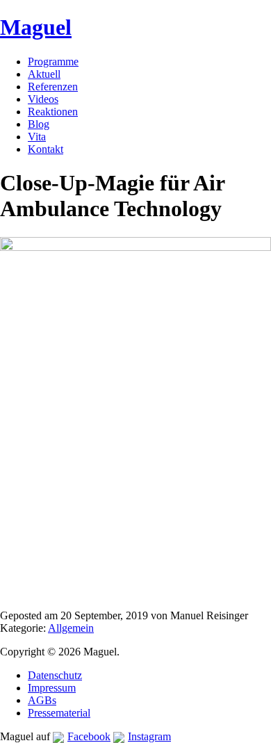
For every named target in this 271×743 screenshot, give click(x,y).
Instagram (149, 736)
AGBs (42, 700)
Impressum (52, 688)
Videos (43, 99)
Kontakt (45, 149)
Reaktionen (53, 111)
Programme (53, 61)
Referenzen (53, 86)
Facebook (88, 736)
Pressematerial (59, 713)
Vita (37, 136)
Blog (38, 124)
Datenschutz (55, 675)
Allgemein (71, 628)
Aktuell (44, 74)
